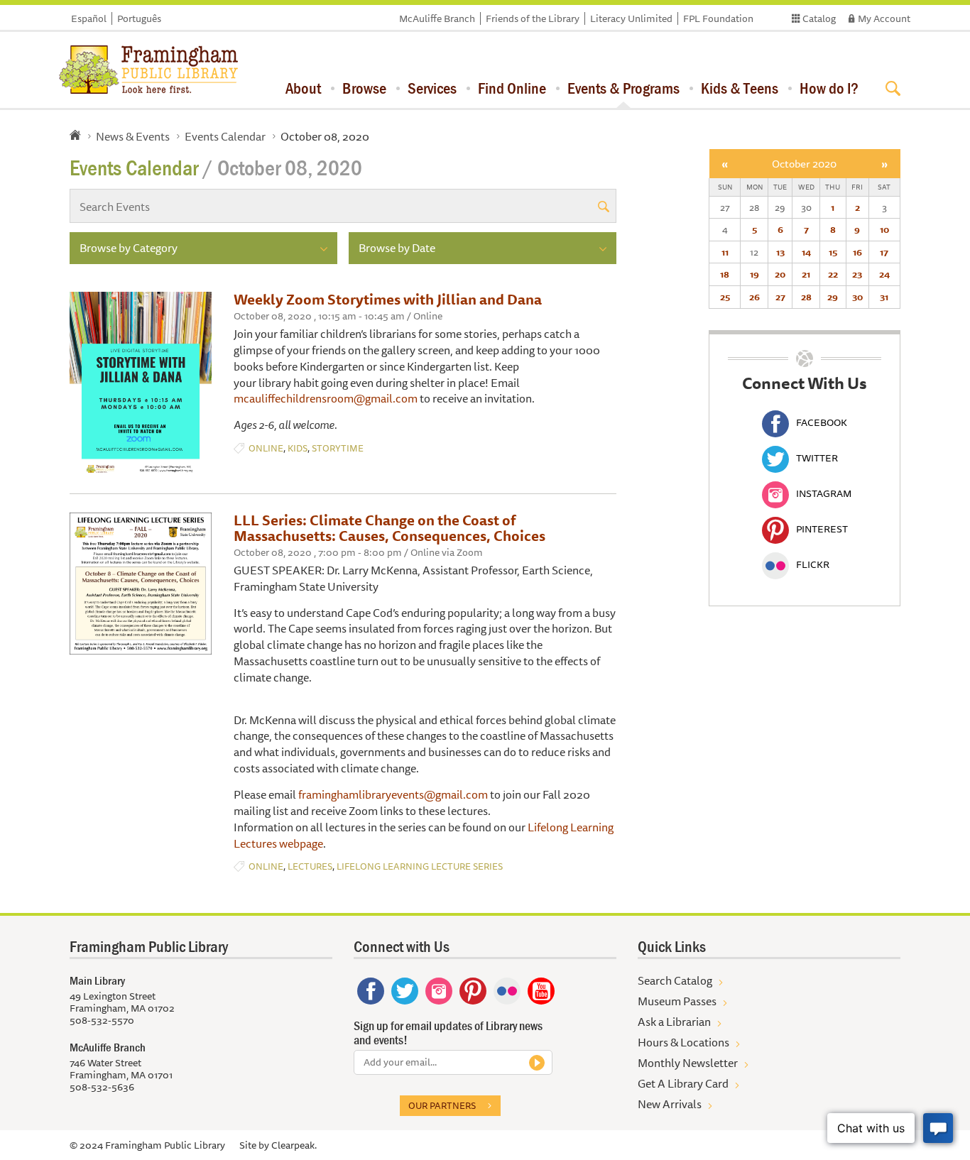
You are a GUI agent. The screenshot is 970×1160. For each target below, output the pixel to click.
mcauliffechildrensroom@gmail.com (326, 398)
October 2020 (804, 163)
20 (780, 274)
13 (780, 252)
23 (857, 274)
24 (884, 274)
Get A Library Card (683, 1083)
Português (139, 18)
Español (89, 18)
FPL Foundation (718, 18)
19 (754, 274)
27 (780, 297)
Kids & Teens (739, 88)
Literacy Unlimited (631, 18)
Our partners (442, 1105)
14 (806, 252)
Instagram (823, 493)
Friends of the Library (532, 18)
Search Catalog (675, 980)
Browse (364, 88)
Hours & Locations (683, 1042)
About (303, 88)
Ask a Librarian (674, 1021)
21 (806, 274)
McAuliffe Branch (437, 18)
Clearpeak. (294, 1145)
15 (833, 252)
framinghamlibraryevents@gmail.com (393, 794)
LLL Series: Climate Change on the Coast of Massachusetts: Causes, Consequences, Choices (389, 528)
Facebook (821, 422)
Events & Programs (623, 88)
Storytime (338, 448)
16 (857, 252)
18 (724, 274)
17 (884, 252)
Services (432, 88)
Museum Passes (677, 1001)
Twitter (817, 458)
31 (884, 297)
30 (857, 297)
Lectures (310, 866)
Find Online (512, 88)
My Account (884, 18)
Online (266, 448)
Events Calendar (225, 136)
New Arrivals (670, 1104)
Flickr (812, 564)
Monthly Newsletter (688, 1062)
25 (725, 297)
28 (806, 297)
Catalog (819, 18)
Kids (297, 448)
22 (833, 274)
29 (832, 297)
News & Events (133, 136)
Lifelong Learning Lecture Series (420, 866)
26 (754, 297)
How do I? (829, 88)
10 (884, 229)
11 (725, 252)
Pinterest (822, 529)
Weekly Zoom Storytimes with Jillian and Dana (388, 299)
